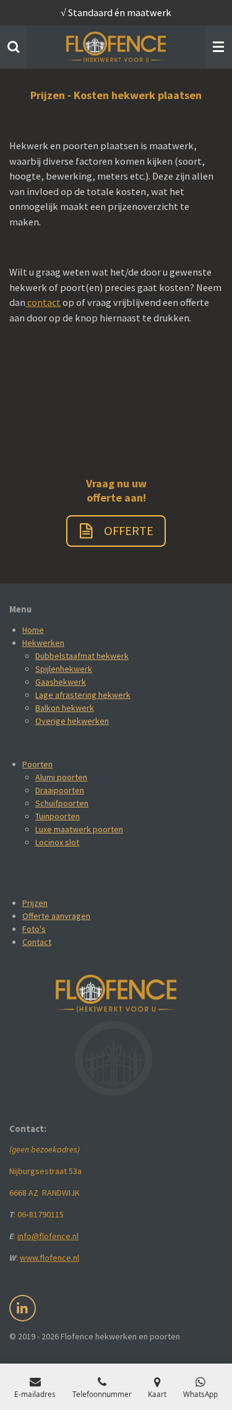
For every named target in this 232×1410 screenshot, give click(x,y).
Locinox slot (57, 842)
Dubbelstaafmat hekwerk (82, 655)
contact (43, 302)
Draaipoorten (59, 790)
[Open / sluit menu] (218, 47)
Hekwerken (43, 642)
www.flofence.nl (49, 1257)
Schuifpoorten (61, 803)
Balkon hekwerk (64, 707)
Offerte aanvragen (56, 915)
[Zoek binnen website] (13, 47)
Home (33, 629)
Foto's (34, 928)
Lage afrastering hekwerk (83, 694)
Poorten (37, 764)
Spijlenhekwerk (63, 668)
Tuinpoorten (57, 816)
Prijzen (35, 902)
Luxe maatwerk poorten (79, 829)
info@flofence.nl (48, 1236)
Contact (36, 941)
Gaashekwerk (60, 681)
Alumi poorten (61, 777)
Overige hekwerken (72, 720)
